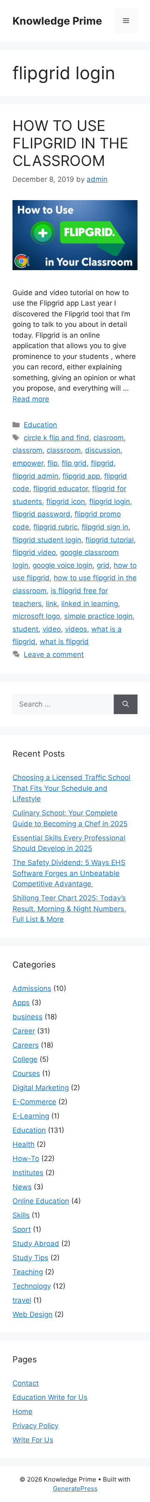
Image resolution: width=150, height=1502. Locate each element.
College (25, 1059)
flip (53, 463)
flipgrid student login (46, 540)
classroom (64, 450)
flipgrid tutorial (109, 540)
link (51, 603)
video (51, 629)
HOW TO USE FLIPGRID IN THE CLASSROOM (70, 143)
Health (23, 1144)
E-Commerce (34, 1102)
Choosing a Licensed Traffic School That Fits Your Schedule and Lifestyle (71, 788)
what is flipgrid (64, 641)
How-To (25, 1158)
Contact (25, 1383)
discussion (102, 450)
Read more (30, 399)
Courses (26, 1073)
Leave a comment (54, 654)
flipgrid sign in (105, 527)
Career (23, 1031)
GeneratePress (75, 1488)
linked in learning (89, 603)
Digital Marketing (40, 1087)
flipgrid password (41, 514)
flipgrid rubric (55, 527)
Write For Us (32, 1440)
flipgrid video (34, 552)
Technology (31, 1286)
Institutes (27, 1173)
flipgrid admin (35, 476)
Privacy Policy (35, 1426)
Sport (21, 1229)
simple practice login (98, 616)
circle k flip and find (56, 438)
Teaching (27, 1272)
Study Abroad (35, 1243)
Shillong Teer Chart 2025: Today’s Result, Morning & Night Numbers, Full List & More (69, 908)
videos (76, 629)
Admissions (31, 988)
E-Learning (30, 1116)
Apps (21, 1002)
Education (40, 425)
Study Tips (30, 1258)
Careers (25, 1045)
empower (27, 463)
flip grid (74, 463)
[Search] (126, 705)
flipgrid (102, 463)
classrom (27, 450)
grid (103, 565)
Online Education (40, 1201)
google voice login (62, 565)
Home (22, 1411)
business (27, 1017)
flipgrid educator (60, 488)
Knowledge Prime (57, 21)
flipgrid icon (65, 501)
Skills (21, 1215)
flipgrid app (81, 476)
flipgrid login (109, 501)
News (22, 1187)
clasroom (108, 438)
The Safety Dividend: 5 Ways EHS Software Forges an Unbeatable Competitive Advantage (68, 873)
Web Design (32, 1314)
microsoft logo (36, 616)
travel (21, 1300)
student (25, 629)
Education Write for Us (50, 1397)
